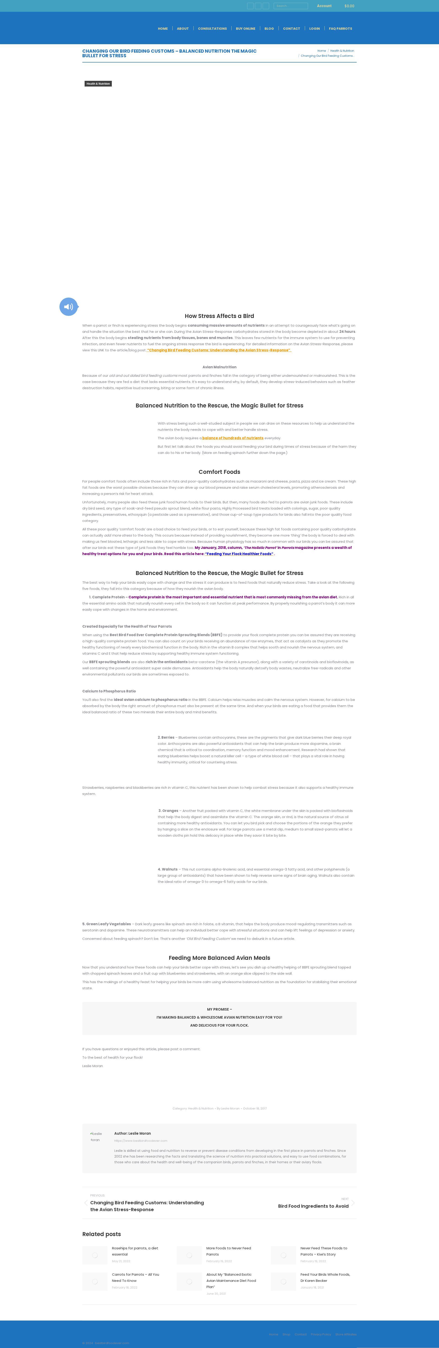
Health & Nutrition (98, 83)
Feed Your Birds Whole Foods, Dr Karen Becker (325, 1277)
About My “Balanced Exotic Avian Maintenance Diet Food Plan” (231, 1280)
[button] (68, 307)
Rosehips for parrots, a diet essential (135, 1251)
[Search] (304, 6)
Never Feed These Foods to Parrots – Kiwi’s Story (324, 1251)
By (228, 1108)
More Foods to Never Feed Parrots (228, 1251)
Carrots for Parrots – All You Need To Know (135, 1277)
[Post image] (94, 1255)
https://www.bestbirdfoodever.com (140, 1141)
